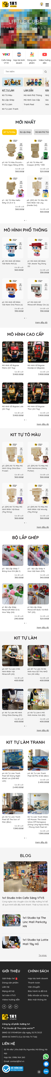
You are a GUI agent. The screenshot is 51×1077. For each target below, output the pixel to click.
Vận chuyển (34, 987)
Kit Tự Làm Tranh (10, 109)
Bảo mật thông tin (37, 999)
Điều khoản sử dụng (38, 995)
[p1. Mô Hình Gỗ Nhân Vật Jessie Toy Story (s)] (38, 247)
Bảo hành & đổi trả (37, 991)
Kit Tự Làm (7, 104)
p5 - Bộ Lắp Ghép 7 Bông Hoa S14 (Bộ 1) (11, 569)
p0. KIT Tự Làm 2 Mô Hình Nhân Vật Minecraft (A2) (11, 671)
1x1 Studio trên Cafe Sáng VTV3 (23, 898)
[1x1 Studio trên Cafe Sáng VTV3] (25, 876)
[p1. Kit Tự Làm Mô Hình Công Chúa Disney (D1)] (12, 699)
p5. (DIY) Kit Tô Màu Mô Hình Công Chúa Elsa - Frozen (12, 468)
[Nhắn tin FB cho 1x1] (46, 1063)
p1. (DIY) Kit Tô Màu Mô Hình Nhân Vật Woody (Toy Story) (38, 509)
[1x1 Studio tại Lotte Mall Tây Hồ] (11, 942)
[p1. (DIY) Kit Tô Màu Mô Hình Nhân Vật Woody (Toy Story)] (38, 493)
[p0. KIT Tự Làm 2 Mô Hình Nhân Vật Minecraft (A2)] (12, 655)
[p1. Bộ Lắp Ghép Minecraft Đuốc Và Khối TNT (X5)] (38, 593)
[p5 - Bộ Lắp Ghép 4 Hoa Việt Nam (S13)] (38, 555)
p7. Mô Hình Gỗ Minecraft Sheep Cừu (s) (38, 303)
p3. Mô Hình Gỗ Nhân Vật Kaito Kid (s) (11, 262)
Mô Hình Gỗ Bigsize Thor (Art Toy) (36, 407)
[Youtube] (16, 1006)
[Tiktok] (10, 1006)
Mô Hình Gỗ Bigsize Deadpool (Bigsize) (36, 366)
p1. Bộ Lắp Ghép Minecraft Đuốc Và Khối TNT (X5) (38, 609)
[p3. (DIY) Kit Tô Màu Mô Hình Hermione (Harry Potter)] (38, 452)
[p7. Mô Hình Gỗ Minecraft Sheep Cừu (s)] (38, 288)
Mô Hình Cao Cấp (32, 100)
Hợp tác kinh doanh (38, 978)
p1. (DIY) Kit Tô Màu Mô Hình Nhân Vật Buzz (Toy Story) (12, 509)
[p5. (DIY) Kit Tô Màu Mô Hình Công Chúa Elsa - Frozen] (12, 452)
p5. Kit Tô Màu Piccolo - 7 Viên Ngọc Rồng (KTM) (13, 163)
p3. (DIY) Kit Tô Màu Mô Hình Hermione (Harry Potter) (38, 468)
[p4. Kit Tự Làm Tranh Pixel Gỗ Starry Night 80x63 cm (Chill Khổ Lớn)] (12, 760)
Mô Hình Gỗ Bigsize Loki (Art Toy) (12, 407)
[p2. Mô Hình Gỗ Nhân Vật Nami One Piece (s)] (12, 288)
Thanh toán (34, 982)
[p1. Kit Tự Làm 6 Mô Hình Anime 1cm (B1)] (38, 699)
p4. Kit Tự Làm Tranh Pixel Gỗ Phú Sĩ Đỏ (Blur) (38, 774)
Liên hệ (5, 987)
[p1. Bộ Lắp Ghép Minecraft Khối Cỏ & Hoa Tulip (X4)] (12, 593)
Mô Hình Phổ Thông (33, 95)
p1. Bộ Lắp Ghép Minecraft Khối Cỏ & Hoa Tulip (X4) (10, 609)
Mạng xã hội (8, 991)
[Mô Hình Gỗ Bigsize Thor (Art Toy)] (38, 393)
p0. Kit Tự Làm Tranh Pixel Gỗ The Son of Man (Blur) (11, 819)
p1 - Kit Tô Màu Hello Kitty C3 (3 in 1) (11, 201)
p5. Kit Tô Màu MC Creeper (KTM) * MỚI (36, 163)
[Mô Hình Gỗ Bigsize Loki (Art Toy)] (12, 393)
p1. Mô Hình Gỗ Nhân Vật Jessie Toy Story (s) (37, 263)
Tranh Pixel (29, 104)
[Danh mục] (39, 1071)
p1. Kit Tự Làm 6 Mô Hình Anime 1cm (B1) (36, 713)
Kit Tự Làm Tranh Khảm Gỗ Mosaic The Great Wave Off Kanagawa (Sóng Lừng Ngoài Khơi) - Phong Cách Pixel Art (38, 822)
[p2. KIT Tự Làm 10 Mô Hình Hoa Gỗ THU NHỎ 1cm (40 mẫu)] (38, 655)
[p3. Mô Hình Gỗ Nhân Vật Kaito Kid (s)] (12, 247)
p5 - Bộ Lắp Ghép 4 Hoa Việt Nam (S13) (36, 569)
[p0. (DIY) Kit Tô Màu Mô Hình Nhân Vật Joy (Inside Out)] (38, 186)
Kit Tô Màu (7, 95)
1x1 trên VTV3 (8, 995)
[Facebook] (5, 1006)
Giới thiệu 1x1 (8, 978)
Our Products (25, 37)
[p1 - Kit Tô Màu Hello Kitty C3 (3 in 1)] (13, 186)
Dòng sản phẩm (10, 982)
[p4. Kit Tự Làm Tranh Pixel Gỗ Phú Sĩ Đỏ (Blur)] (38, 760)
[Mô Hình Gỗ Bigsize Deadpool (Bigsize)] (38, 352)
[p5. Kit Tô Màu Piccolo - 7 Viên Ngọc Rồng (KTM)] (13, 149)
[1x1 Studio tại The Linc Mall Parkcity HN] (11, 920)
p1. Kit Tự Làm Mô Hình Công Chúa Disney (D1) (12, 713)
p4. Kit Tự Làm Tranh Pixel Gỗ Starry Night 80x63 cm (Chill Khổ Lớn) (11, 777)
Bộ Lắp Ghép (8, 100)
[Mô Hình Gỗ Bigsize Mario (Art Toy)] (12, 352)
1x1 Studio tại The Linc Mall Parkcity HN (35, 922)
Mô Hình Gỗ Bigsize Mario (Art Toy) (10, 366)
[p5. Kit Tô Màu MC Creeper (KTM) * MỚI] (38, 149)
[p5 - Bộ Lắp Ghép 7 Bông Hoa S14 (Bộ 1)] (12, 555)
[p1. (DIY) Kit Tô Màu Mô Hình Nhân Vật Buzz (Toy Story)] (12, 493)
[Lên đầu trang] (39, 1067)
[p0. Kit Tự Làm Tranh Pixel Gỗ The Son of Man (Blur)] (12, 803)
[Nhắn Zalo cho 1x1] (46, 1071)
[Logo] (9, 4)
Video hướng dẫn (11, 999)
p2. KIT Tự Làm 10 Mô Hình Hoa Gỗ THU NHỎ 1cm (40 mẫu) (37, 671)
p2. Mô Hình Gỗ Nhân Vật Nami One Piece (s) (12, 303)
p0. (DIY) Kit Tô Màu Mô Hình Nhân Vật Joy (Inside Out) (37, 202)
